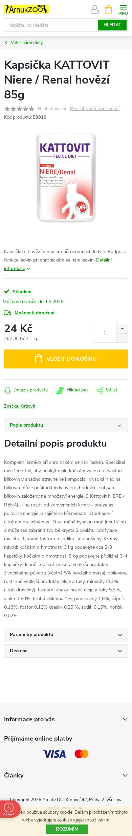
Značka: (19, 406)
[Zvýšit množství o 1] (122, 328)
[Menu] (123, 9)
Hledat (112, 25)
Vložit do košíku (71, 359)
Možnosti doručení (34, 313)
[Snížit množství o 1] (122, 337)
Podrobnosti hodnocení (94, 109)
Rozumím (67, 829)
